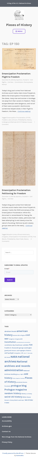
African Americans (23, 234)
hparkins (19, 80)
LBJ (5, 357)
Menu (20, 31)
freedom (5, 120)
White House (26, 397)
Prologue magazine (15, 389)
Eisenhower (19, 345)
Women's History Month (11, 400)
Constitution (10, 342)
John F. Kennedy (28, 353)
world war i (21, 400)
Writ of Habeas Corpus (24, 122)
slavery (29, 120)
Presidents (7, 386)
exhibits (25, 345)
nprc (22, 374)
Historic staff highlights (19, 350)
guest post (7, 350)
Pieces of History (19, 25)
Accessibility (7, 421)
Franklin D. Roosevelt (11, 348)
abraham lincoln (10, 331)
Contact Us (6, 431)
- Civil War (10, 82)
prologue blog (19, 385)
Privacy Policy (7, 442)
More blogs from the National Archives (16, 437)
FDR (30, 345)
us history (29, 393)
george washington (25, 348)
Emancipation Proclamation (16, 117)
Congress (5, 237)
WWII (7, 403)
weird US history (13, 397)
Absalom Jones (12, 234)
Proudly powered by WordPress (13, 453)
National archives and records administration (17, 366)
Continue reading (24, 111)
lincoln (8, 357)
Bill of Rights (21, 335)
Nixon (18, 374)
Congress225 (18, 339)
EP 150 (28, 117)
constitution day (9, 345)
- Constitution (18, 82)
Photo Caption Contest (18, 378)
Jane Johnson (12, 120)
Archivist (15, 335)
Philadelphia (22, 120)
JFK (22, 353)
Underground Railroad (9, 122)
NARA (14, 356)
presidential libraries (21, 382)
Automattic (20, 455)
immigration (17, 353)
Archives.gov (7, 426)
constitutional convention (23, 342)
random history (12, 393)
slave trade (19, 239)
